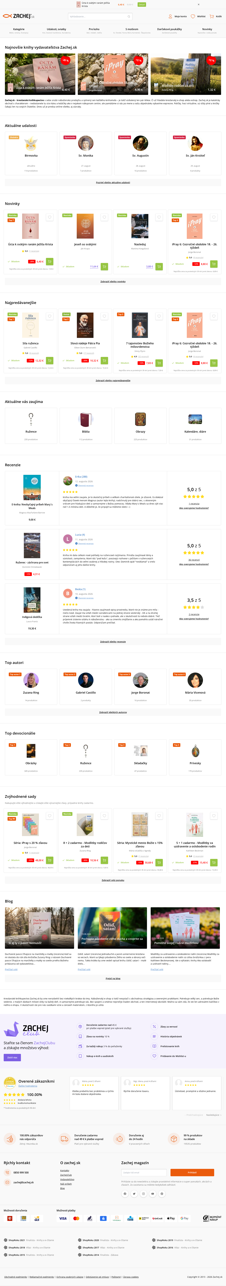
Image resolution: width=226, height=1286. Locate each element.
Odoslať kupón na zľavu (113, 682)
